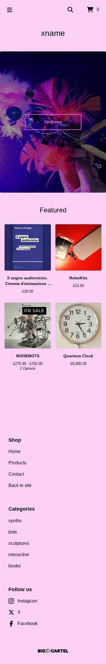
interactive (18, 554)
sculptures (18, 543)
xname (53, 33)
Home (14, 451)
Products (17, 462)
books (14, 565)
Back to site (20, 485)
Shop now (53, 122)
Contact (16, 474)
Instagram (27, 600)
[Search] (70, 10)
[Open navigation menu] (10, 10)
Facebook (28, 623)
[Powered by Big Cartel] (53, 651)
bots (12, 532)
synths (14, 520)
